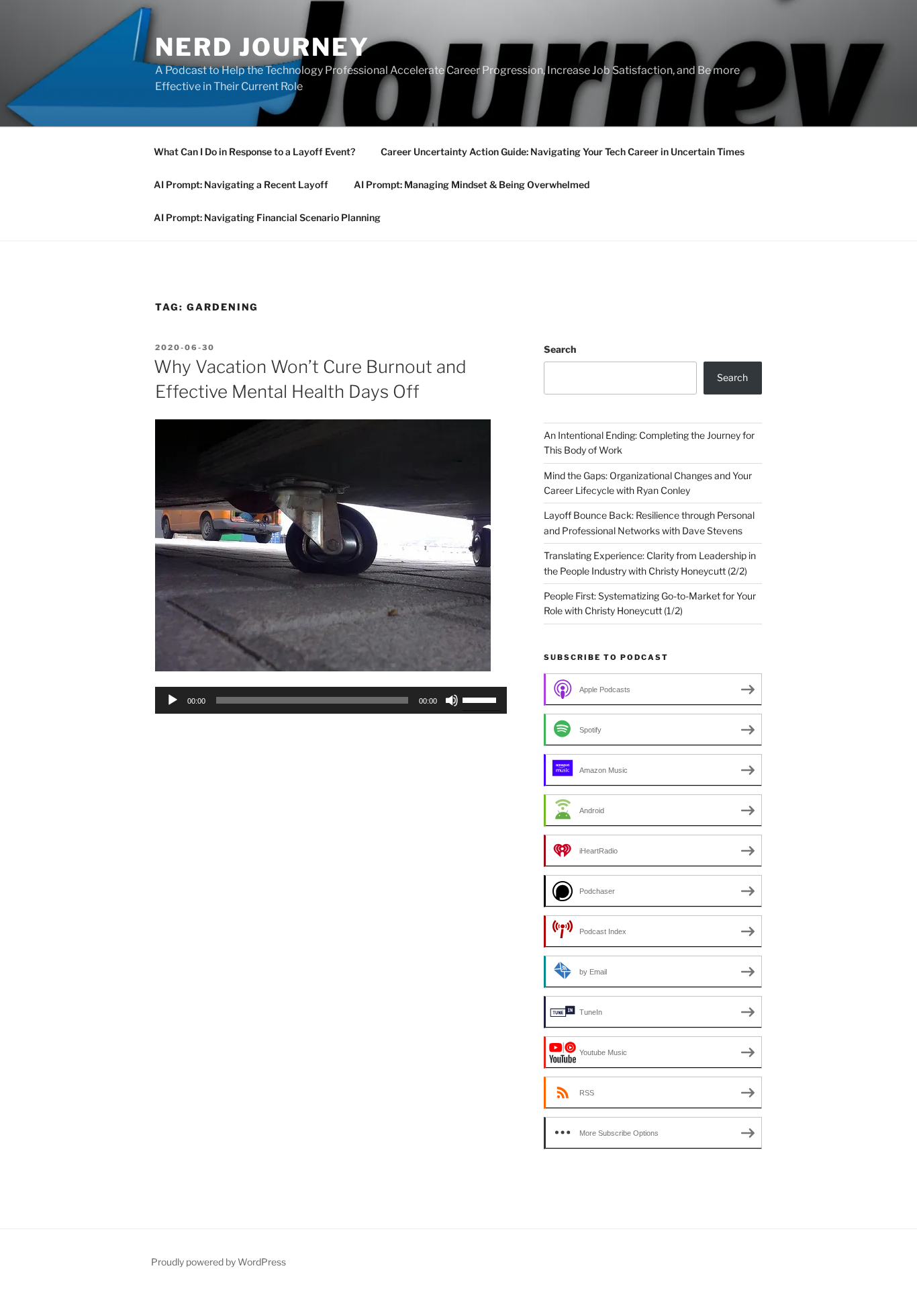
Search (560, 349)
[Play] (172, 700)
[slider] (481, 699)
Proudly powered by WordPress (218, 1261)
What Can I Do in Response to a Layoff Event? (254, 151)
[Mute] (451, 700)
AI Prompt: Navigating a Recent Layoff (241, 184)
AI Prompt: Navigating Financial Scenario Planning (267, 217)
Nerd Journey (262, 47)
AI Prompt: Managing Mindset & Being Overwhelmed (471, 184)
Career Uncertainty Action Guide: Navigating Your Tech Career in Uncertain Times (562, 151)
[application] (331, 700)
